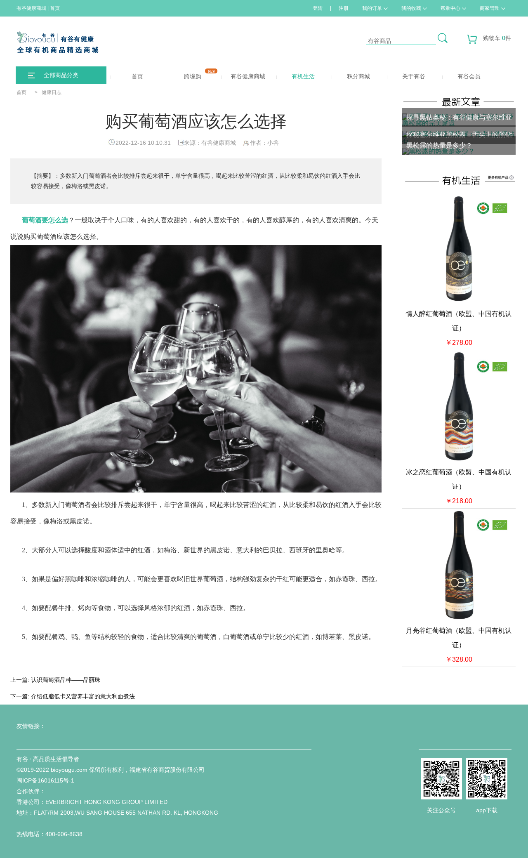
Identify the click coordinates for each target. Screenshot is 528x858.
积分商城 (358, 76)
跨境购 (192, 76)
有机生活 (303, 76)
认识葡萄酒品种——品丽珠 (65, 679)
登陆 (318, 8)
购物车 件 (497, 38)
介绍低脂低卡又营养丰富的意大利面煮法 (83, 696)
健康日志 (51, 92)
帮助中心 (450, 8)
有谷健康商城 (248, 76)
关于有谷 (413, 76)
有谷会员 (469, 76)
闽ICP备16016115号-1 (45, 780)
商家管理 (490, 8)
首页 (137, 76)
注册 (344, 8)
